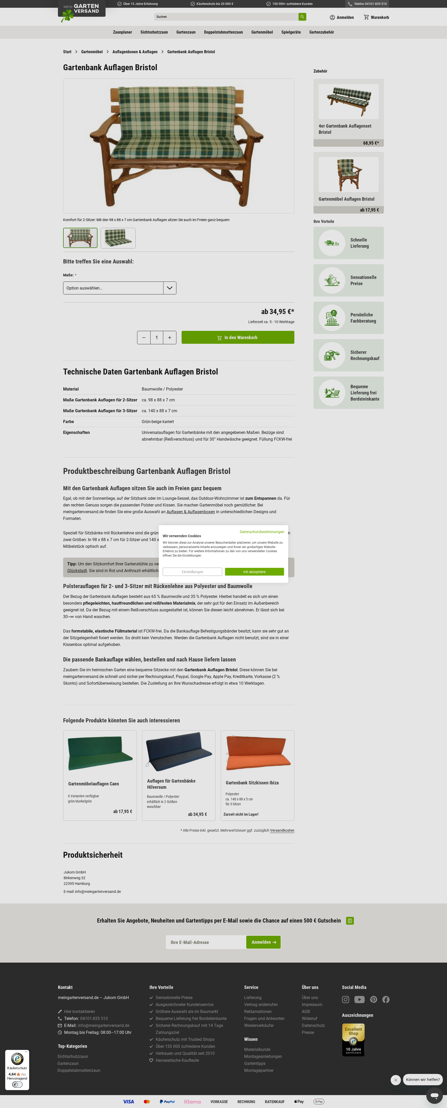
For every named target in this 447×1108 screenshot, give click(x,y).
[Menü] (26, 1053)
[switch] (17, 1084)
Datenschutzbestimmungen (262, 532)
